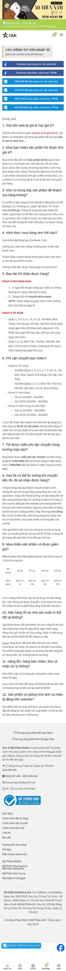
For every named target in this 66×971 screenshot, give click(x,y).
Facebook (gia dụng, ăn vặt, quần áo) (36, 64)
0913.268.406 (29, 23)
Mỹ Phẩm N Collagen (14, 878)
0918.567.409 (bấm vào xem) (23, 945)
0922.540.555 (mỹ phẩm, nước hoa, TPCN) (36, 107)
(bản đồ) (51, 26)
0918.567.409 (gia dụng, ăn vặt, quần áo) (36, 90)
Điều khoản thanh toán (14, 854)
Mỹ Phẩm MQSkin (12, 861)
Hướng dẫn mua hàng (14, 844)
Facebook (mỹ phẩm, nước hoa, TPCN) (36, 72)
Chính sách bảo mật (13, 828)
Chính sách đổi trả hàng (15, 818)
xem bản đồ (9, 770)
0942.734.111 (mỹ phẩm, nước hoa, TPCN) (36, 98)
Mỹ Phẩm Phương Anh (14, 866)
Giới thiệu (7, 813)
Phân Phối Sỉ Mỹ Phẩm (28, 920)
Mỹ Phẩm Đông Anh (13, 868)
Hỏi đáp (6, 849)
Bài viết (6, 837)
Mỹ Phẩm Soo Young (13, 873)
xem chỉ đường (10, 210)
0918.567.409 (13, 23)
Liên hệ (6, 832)
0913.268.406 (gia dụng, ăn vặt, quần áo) (36, 81)
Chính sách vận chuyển (15, 823)
